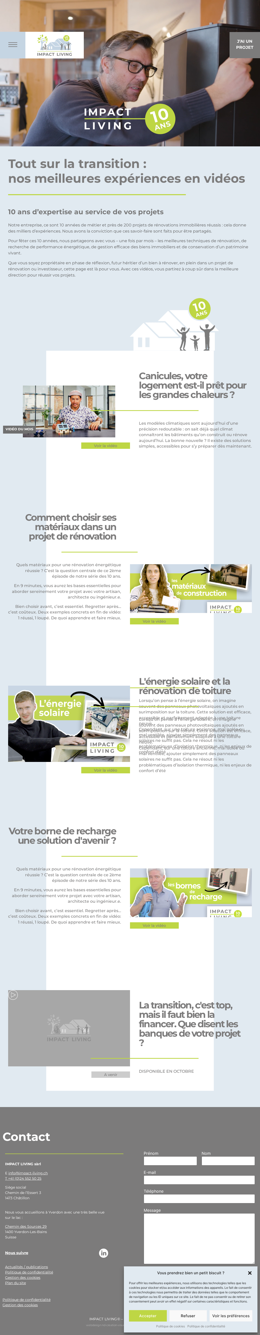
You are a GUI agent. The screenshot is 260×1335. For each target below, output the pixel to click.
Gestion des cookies (22, 1277)
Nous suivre (16, 1252)
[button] (249, 1273)
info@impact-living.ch (28, 1173)
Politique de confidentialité (206, 1326)
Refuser (188, 1315)
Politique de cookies (170, 1326)
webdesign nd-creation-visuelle (107, 1325)
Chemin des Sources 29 (26, 1226)
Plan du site (15, 1283)
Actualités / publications (26, 1267)
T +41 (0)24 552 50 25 (23, 1178)
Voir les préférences (231, 1315)
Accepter (147, 1315)
